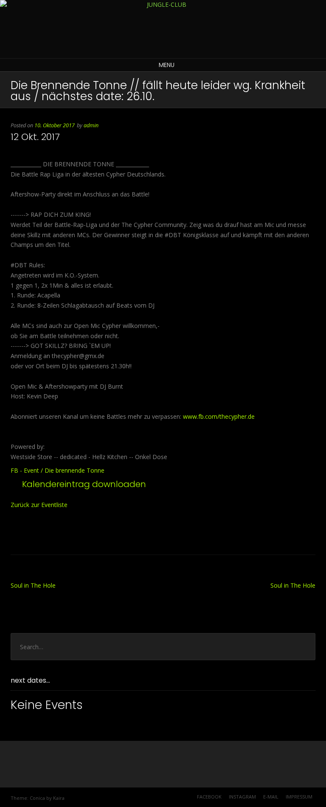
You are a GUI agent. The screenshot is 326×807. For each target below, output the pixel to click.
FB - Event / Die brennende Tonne (57, 470)
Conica (37, 798)
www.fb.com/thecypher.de (219, 416)
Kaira (59, 798)
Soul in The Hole (33, 585)
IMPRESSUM (299, 796)
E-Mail (270, 796)
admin (91, 125)
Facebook (209, 796)
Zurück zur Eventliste (39, 505)
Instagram (242, 796)
